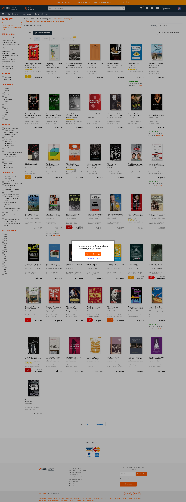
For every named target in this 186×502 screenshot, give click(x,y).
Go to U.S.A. (93, 254)
